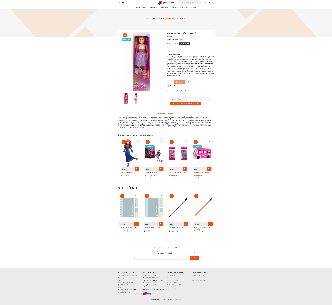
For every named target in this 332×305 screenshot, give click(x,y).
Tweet (181, 90)
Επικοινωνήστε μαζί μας (174, 287)
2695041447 (132, 289)
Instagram (123, 3)
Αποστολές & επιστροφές (174, 284)
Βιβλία (138, 7)
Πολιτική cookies (172, 275)
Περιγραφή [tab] (161, 113)
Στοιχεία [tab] (171, 113)
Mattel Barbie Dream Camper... (201, 173)
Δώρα (144, 7)
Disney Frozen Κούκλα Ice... (128, 173)
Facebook (119, 3)
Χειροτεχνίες (184, 7)
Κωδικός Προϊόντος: (173, 39)
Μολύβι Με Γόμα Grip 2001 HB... (177, 228)
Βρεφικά (193, 7)
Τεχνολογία (164, 7)
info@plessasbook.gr (124, 293)
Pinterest (186, 90)
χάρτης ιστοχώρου (172, 289)
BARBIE (169, 36)
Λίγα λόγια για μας (172, 280)
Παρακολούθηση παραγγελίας (200, 275)
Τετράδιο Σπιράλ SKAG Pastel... (129, 228)
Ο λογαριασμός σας (199, 272)
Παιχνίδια (174, 7)
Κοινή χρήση (177, 90)
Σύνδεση (194, 278)
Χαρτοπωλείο (153, 7)
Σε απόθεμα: (124, 177)
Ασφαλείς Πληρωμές (173, 282)
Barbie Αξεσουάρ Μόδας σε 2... (178, 173)
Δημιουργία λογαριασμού (199, 280)
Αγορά (179, 82)
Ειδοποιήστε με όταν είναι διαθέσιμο (185, 104)
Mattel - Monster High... (151, 173)
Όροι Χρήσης (171, 278)
